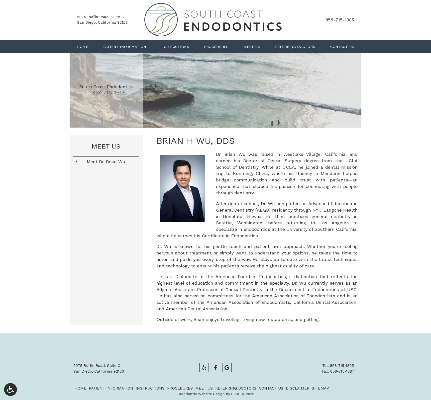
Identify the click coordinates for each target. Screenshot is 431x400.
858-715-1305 (339, 19)
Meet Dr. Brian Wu (106, 161)
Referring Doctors (295, 47)
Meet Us (252, 47)
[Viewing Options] (10, 389)
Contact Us (342, 47)
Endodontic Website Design (201, 394)
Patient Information (124, 47)
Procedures (216, 47)
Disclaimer (297, 388)
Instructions (175, 47)
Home (82, 47)
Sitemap (320, 388)
